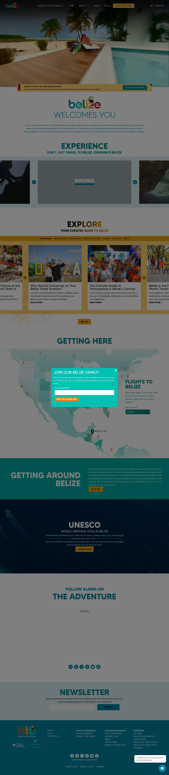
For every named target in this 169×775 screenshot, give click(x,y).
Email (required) (62, 388)
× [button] (115, 370)
